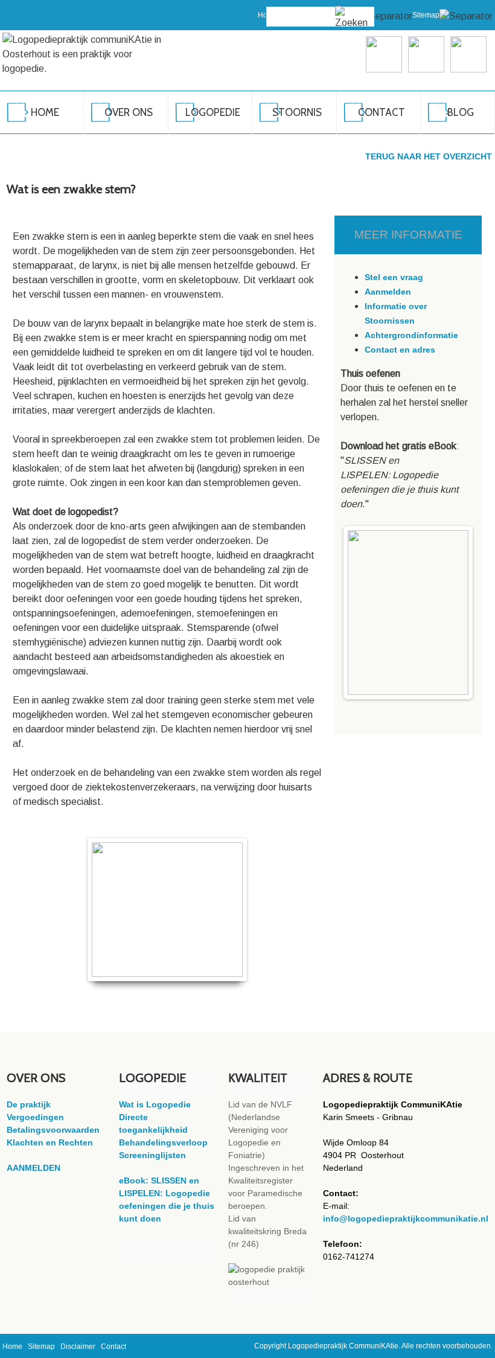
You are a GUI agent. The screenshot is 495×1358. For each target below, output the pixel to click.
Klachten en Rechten (50, 1142)
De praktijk (29, 1104)
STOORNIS (297, 112)
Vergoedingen (35, 1117)
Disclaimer (77, 1346)
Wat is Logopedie (155, 1104)
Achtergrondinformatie (411, 335)
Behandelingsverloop (163, 1142)
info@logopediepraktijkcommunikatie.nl (405, 1218)
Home (12, 1346)
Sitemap (425, 15)
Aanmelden (388, 291)
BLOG (460, 112)
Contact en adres (400, 349)
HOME (45, 112)
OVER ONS (128, 112)
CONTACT (381, 112)
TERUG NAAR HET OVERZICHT (428, 156)
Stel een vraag (394, 277)
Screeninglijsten (152, 1155)
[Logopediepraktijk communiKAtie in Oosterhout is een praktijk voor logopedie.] (88, 54)
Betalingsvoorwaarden (53, 1130)
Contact (113, 1346)
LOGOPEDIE (212, 112)
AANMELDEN (33, 1168)
